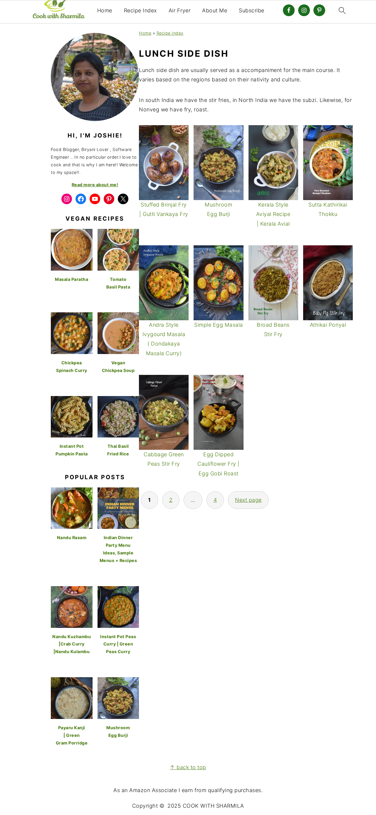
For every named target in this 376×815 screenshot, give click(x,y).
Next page (248, 500)
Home (104, 10)
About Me (214, 10)
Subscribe (251, 10)
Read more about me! (95, 184)
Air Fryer (180, 10)
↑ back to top (188, 767)
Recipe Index (140, 10)
